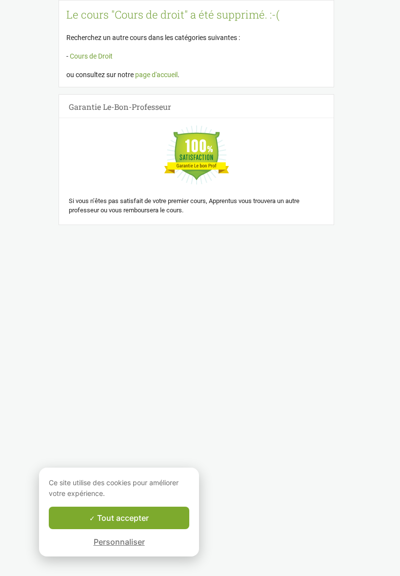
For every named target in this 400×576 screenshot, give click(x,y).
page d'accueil (156, 75)
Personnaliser (119, 542)
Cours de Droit (90, 56)
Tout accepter (122, 518)
